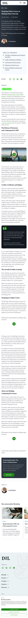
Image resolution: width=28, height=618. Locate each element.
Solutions (3, 584)
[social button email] (21, 79)
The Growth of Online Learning (12, 62)
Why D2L (3, 574)
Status (2, 593)
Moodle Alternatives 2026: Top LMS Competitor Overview (11, 525)
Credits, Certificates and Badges (13, 59)
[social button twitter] (14, 79)
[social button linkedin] (17, 79)
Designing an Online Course (12, 65)
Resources (4, 587)
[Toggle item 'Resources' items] (8, 587)
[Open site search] (20, 3)
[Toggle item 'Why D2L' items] (7, 574)
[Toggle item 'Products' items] (7, 577)
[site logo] (5, 3)
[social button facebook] (10, 79)
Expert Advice (6, 89)
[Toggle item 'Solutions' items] (7, 584)
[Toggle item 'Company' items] (8, 580)
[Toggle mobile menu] (24, 3)
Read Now (8, 474)
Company (4, 581)
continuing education (6, 123)
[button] (3, 598)
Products (3, 578)
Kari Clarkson (12, 41)
